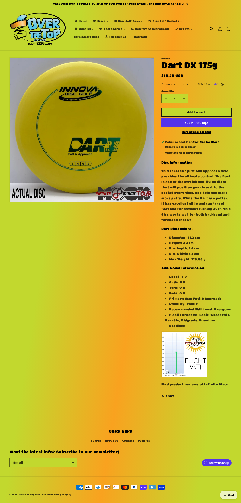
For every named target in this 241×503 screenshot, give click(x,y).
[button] (211, 29)
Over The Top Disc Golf (32, 494)
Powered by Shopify (59, 494)
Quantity (167, 91)
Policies (144, 440)
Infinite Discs (216, 384)
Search (96, 440)
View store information (183, 152)
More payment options (196, 132)
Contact (128, 440)
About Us (112, 440)
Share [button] (170, 395)
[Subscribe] (73, 462)
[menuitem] (80, 21)
